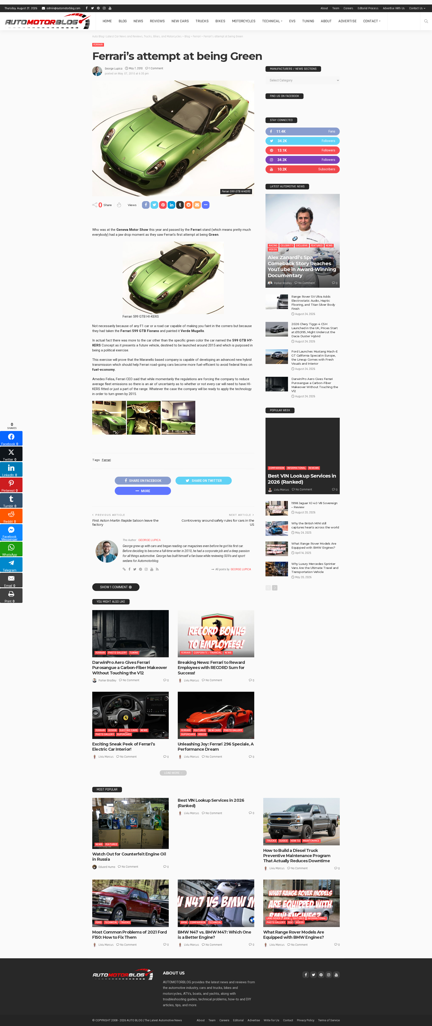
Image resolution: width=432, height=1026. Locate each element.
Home (107, 21)
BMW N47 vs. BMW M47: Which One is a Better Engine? (214, 935)
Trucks (202, 21)
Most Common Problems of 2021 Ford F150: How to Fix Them (129, 935)
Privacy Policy (305, 1020)
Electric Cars (128, 730)
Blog (123, 21)
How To (295, 840)
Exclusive (302, 245)
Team (335, 8)
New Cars (180, 21)
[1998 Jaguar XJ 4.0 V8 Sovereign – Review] (277, 508)
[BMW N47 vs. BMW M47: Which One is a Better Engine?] (216, 903)
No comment (131, 680)
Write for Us (271, 1020)
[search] (426, 21)
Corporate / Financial (208, 652)
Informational (296, 468)
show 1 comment (114, 587)
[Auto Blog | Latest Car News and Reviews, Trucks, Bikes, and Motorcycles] (123, 974)
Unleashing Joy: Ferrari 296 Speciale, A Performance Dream (216, 747)
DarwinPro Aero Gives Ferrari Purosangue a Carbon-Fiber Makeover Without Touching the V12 (129, 668)
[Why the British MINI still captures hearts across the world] (277, 528)
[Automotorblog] (47, 21)
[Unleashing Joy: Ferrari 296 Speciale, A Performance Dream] (216, 715)
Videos (202, 734)
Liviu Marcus (191, 680)
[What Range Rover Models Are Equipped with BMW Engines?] (277, 548)
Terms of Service (329, 1020)
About (324, 8)
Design (112, 730)
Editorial (238, 1020)
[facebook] (303, 131)
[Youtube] (303, 169)
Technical (271, 21)
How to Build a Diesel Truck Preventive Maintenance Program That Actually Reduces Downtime (296, 856)
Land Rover (274, 918)
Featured (199, 730)
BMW (184, 922)
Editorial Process (368, 8)
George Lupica (113, 68)
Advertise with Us (394, 8)
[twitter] (303, 141)
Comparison (276, 468)
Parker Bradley (107, 680)
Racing (273, 245)
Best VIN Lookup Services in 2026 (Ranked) (302, 479)
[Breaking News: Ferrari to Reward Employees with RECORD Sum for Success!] (216, 633)
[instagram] (303, 160)
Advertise (347, 21)
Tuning (308, 21)
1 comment (156, 68)
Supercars (124, 734)
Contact (370, 21)
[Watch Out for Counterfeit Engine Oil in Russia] (130, 823)
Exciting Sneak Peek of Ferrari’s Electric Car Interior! (123, 747)
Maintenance (311, 840)
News (138, 21)
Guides (283, 840)
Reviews (157, 21)
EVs (292, 21)
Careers (348, 8)
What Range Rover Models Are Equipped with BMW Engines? (293, 935)
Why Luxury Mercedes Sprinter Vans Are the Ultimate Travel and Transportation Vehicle (314, 568)
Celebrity (287, 245)
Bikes (220, 21)
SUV (290, 922)
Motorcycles (243, 21)
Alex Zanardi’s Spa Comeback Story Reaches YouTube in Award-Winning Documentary (302, 266)
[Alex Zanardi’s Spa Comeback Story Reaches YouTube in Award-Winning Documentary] (303, 241)
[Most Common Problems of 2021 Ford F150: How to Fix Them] (130, 903)
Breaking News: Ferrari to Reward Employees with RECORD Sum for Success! (211, 668)
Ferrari (98, 44)
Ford (98, 922)
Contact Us (416, 8)
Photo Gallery (117, 652)
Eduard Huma (107, 867)
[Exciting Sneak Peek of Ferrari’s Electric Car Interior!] (130, 715)
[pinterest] (303, 150)
